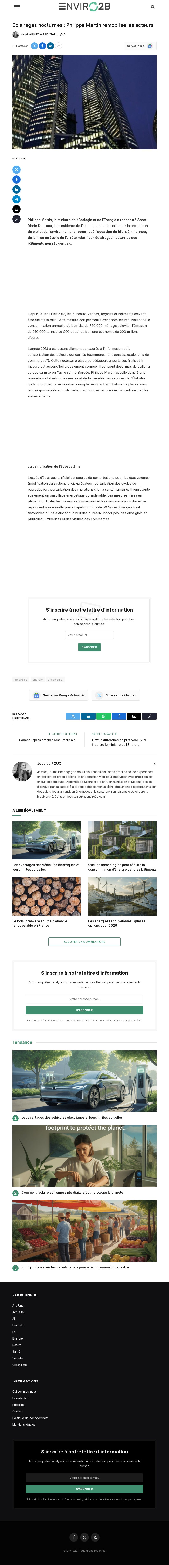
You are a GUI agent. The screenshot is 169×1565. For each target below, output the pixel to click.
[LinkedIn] (16, 189)
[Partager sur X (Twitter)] (34, 45)
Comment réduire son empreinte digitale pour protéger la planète (72, 1192)
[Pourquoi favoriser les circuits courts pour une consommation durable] (84, 1231)
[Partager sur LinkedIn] (50, 45)
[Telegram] (16, 199)
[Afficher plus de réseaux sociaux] (58, 45)
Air (14, 1318)
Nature (16, 1345)
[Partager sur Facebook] (42, 45)
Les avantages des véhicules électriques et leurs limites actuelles (45, 867)
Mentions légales (23, 1424)
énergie (38, 679)
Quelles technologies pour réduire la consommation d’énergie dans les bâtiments (122, 867)
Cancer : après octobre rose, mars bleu (48, 740)
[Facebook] (16, 179)
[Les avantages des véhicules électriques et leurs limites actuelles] (46, 840)
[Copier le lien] (16, 219)
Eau (14, 1332)
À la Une (18, 1305)
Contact (17, 1411)
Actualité (18, 1312)
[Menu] (17, 6)
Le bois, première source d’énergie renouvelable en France (39, 923)
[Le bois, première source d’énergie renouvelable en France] (46, 896)
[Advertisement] (94, 186)
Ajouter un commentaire (84, 941)
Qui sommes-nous (24, 1391)
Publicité (18, 1405)
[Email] (16, 209)
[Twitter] (16, 170)
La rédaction (20, 1398)
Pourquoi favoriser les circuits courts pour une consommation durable (75, 1267)
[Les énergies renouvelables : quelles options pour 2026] (122, 896)
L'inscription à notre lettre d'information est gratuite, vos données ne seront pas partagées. (84, 1020)
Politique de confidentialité (30, 1418)
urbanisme (55, 679)
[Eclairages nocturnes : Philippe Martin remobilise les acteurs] (84, 102)
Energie (17, 1338)
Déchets (18, 1325)
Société (17, 1358)
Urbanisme (19, 1365)
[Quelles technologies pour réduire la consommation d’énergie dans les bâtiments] (122, 840)
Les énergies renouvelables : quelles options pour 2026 (116, 923)
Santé (16, 1351)
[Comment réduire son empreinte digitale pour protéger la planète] (84, 1156)
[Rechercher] (152, 6)
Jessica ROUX (30, 34)
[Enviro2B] (84, 6)
